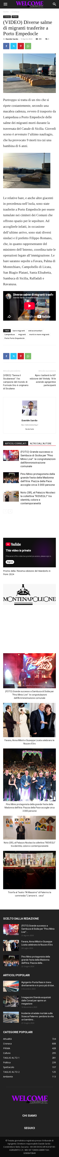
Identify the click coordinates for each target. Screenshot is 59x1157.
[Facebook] (6, 46)
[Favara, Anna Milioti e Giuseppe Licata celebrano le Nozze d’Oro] (11, 945)
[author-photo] (29, 416)
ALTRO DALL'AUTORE (40, 443)
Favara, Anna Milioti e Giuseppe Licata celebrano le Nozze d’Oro (29, 742)
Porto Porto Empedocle (15, 338)
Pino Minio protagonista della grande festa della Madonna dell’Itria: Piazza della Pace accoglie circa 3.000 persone (30, 807)
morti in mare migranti (39, 334)
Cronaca (15, 11)
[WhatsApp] (28, 46)
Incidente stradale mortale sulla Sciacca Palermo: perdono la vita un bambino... (37, 1016)
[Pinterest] (21, 46)
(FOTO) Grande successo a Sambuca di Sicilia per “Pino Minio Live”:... (38, 928)
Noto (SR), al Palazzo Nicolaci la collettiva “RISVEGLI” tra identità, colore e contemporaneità (29, 844)
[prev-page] (5, 511)
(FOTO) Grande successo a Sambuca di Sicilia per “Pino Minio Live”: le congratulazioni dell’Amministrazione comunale (38, 459)
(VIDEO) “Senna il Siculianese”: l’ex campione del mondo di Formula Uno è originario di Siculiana (15, 382)
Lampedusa (10, 334)
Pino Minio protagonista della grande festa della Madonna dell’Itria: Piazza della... (35, 959)
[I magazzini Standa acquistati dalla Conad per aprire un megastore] (11, 1001)
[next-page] (10, 511)
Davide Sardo (12, 39)
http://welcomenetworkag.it (29, 424)
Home (6, 11)
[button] (5, 4)
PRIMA (15, 17)
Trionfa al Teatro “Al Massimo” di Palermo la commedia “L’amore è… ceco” (29, 894)
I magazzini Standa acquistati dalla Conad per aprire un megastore (36, 1000)
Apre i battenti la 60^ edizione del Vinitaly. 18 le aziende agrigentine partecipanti (43, 380)
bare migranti (19, 330)
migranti (22, 334)
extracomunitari (35, 330)
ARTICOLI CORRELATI (15, 443)
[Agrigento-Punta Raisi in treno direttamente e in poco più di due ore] (11, 986)
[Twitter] (13, 46)
